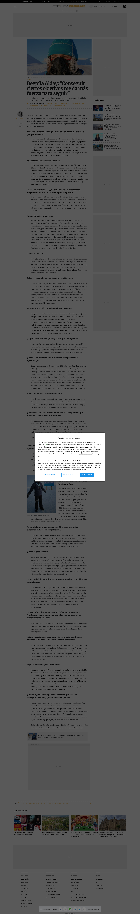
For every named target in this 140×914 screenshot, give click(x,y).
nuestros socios (66, 442)
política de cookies (85, 454)
